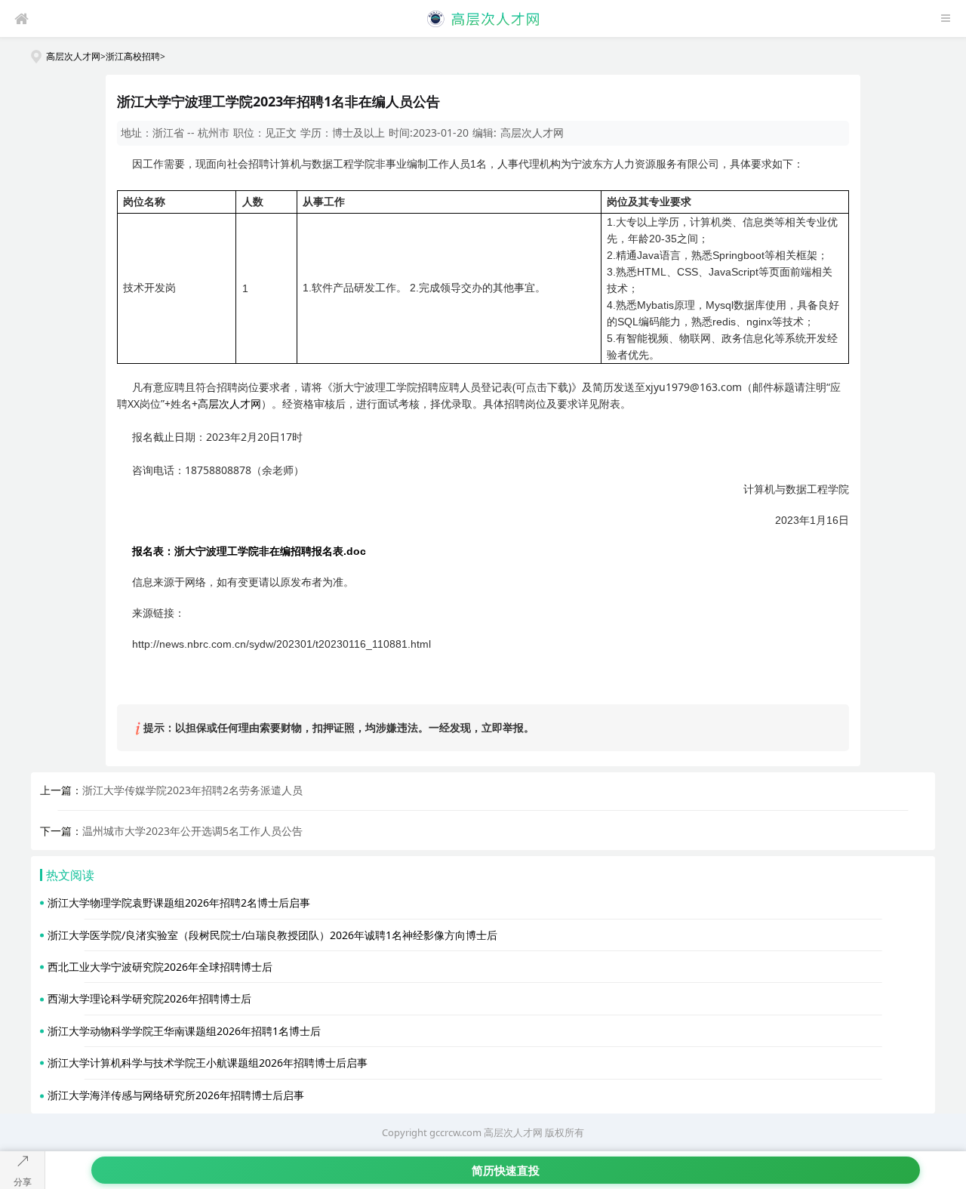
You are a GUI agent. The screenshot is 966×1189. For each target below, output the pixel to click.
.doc (249, 551)
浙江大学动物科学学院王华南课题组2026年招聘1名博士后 (184, 1031)
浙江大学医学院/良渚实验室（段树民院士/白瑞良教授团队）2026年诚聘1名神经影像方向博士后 (272, 935)
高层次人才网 (73, 56)
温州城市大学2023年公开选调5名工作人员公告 (192, 831)
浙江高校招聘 (133, 56)
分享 (23, 1181)
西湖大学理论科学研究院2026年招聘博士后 (149, 998)
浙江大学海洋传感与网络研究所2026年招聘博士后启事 (176, 1095)
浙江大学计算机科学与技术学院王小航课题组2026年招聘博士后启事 (208, 1062)
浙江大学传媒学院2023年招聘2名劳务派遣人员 (192, 790)
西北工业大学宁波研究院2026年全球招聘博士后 (160, 967)
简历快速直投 (506, 1170)
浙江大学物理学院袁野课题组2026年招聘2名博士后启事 (179, 902)
